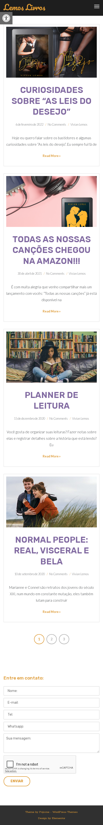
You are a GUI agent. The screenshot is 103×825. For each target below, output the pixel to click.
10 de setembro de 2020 (29, 574)
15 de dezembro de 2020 (29, 418)
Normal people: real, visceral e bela (51, 551)
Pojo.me (44, 812)
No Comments (57, 124)
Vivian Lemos (78, 124)
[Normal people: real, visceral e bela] (51, 502)
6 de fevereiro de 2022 (29, 124)
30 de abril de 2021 (29, 273)
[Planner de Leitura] (51, 357)
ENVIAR (17, 781)
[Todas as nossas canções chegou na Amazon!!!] (51, 201)
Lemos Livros (24, 7)
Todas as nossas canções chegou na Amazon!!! (51, 250)
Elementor (58, 818)
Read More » (52, 156)
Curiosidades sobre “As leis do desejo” (51, 101)
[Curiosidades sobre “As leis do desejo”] (51, 52)
